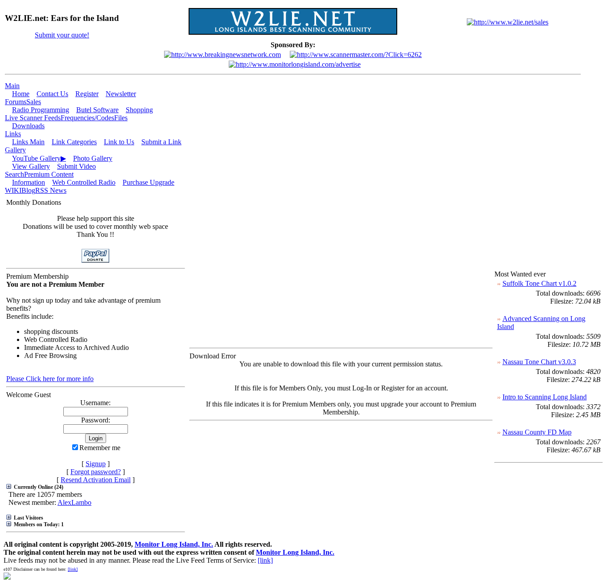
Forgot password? (95, 471)
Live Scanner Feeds (33, 118)
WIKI (13, 190)
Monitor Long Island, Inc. (174, 544)
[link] (265, 560)
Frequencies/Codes (87, 118)
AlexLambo (74, 502)
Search (14, 174)
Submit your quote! (62, 35)
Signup (96, 463)
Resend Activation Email (96, 479)
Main (12, 85)
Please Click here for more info (50, 378)
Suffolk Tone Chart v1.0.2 (539, 283)
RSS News (50, 190)
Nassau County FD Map (537, 432)
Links (13, 134)
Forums (15, 102)
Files (121, 118)
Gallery (15, 150)
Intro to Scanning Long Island (544, 397)
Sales (33, 102)
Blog (28, 190)
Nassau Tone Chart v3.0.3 (539, 362)
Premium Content (49, 174)
